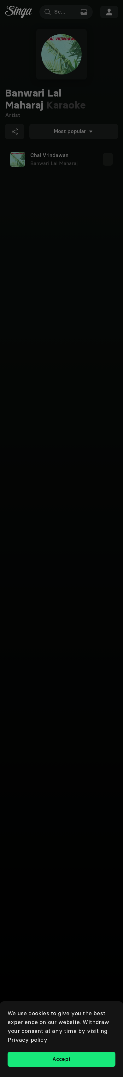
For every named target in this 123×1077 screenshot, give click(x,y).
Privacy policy (27, 1039)
